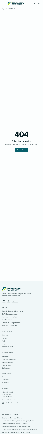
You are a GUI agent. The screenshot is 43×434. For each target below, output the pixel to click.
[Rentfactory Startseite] (16, 3)
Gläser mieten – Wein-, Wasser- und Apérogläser (18, 421)
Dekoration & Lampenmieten (11, 323)
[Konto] (34, 3)
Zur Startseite (21, 150)
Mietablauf (5, 356)
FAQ (3, 341)
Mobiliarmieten (7, 320)
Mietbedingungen (8, 362)
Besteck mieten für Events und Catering (15, 424)
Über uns (5, 335)
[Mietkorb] (39, 3)
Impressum (5, 382)
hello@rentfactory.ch (11, 403)
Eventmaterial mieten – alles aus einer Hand (16, 426)
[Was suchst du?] (30, 3)
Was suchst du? (10, 9)
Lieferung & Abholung (9, 359)
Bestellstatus (6, 368)
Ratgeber (5, 344)
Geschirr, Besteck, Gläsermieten (12, 311)
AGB (3, 377)
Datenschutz (6, 379)
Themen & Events (7, 347)
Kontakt (4, 338)
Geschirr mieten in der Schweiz (12, 418)
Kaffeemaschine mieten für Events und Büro (16, 432)
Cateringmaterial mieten (10, 429)
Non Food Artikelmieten (9, 325)
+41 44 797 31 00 (10, 399)
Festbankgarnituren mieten (28, 429)
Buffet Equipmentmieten (10, 314)
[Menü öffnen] (4, 3)
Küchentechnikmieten (9, 317)
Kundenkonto (6, 365)
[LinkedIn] (4, 301)
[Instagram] (8, 301)
